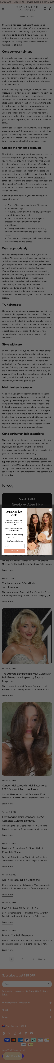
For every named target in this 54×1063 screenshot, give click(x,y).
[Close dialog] (50, 510)
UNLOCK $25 (14, 551)
